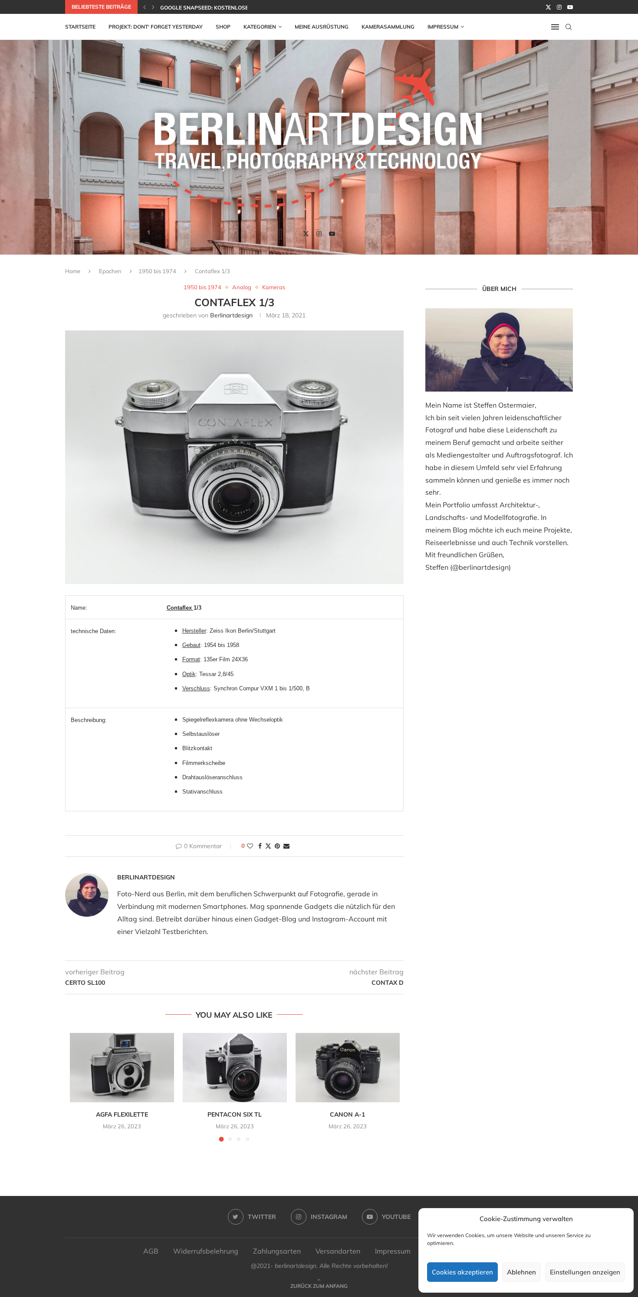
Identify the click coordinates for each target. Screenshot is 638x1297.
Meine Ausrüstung (322, 26)
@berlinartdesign (480, 567)
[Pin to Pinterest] (277, 846)
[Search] (568, 26)
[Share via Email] (286, 846)
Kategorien (259, 26)
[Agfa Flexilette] (122, 1067)
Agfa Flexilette (122, 1114)
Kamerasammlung (388, 26)
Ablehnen (521, 1272)
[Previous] (144, 7)
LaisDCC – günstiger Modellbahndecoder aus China (235, 7)
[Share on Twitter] (268, 846)
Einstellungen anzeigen (585, 1272)
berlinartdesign (231, 315)
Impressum (443, 26)
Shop (223, 26)
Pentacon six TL (234, 1114)
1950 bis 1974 (157, 271)
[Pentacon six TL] (235, 1067)
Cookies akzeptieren (462, 1272)
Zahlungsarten (277, 1251)
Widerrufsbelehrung (205, 1251)
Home (72, 271)
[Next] (153, 7)
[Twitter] (548, 7)
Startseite (80, 26)
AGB (150, 1251)
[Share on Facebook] (260, 846)
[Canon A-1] (348, 1067)
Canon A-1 (347, 1114)
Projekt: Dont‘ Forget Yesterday (156, 26)
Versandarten (338, 1251)
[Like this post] (250, 846)
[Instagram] (559, 7)
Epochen (110, 271)
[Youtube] (570, 7)
